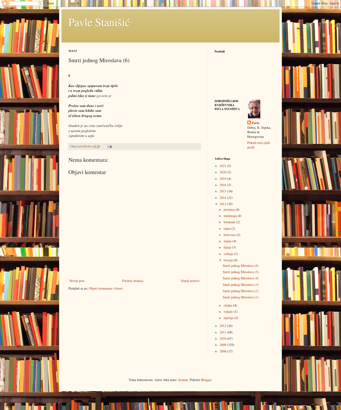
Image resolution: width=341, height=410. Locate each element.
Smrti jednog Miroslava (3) (241, 284)
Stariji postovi (190, 280)
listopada (230, 222)
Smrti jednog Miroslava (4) (241, 278)
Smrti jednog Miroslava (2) (241, 291)
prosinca (229, 209)
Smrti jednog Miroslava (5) (241, 272)
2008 (223, 351)
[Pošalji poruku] (109, 146)
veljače (229, 311)
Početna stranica (132, 280)
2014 (223, 197)
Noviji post (77, 280)
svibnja (229, 254)
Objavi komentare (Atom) (106, 288)
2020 (223, 172)
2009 (223, 344)
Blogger (206, 380)
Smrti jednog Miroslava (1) (241, 297)
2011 (223, 332)
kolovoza (230, 234)
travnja (229, 260)
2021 (223, 166)
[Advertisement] (103, 327)
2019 (223, 178)
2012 (223, 325)
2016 (223, 185)
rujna (227, 228)
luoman (183, 380)
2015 (223, 191)
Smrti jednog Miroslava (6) (241, 265)
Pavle (255, 123)
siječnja (229, 318)
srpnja (228, 241)
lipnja (228, 247)
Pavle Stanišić (99, 21)
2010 (223, 338)
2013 (223, 204)
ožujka (228, 305)
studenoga (231, 215)
